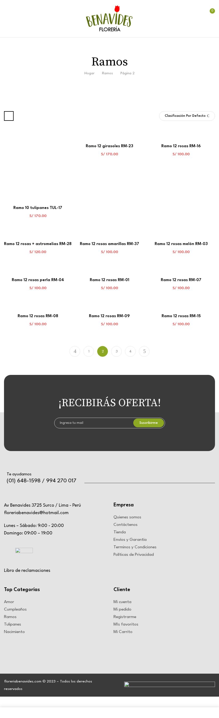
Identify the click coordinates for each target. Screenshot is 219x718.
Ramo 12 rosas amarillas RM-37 (109, 244)
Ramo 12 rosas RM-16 (181, 146)
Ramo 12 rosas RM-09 (109, 316)
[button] (209, 20)
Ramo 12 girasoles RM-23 (109, 146)
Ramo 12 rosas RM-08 (38, 316)
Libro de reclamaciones (27, 570)
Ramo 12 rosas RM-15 (181, 316)
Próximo (144, 351)
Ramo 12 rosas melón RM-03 (181, 244)
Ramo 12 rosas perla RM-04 (38, 280)
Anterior (74, 351)
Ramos (107, 73)
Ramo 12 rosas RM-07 (181, 280)
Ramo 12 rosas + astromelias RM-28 (38, 244)
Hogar (89, 73)
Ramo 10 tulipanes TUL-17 (37, 208)
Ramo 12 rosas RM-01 (109, 280)
